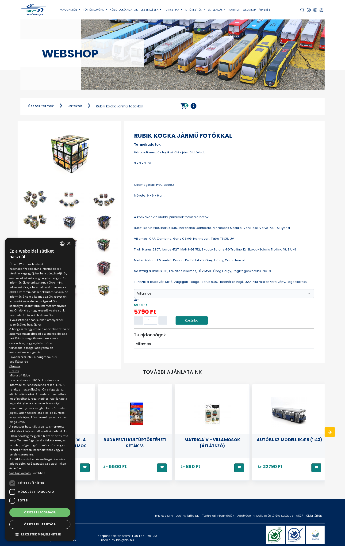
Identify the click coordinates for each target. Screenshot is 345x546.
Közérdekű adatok (124, 9)
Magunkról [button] (69, 9)
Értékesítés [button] (194, 9)
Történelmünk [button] (94, 9)
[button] (302, 10)
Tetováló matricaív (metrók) (289, 442)
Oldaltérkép (314, 516)
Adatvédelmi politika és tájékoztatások (265, 516)
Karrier (234, 9)
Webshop (249, 9)
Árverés (264, 9)
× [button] (68, 243)
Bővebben (38, 473)
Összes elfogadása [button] (40, 512)
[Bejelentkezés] (309, 10)
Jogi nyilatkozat (188, 516)
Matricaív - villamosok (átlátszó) (135, 442)
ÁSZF (300, 516)
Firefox (14, 371)
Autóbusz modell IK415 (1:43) (212, 439)
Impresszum (164, 516)
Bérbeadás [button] (216, 9)
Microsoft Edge (19, 375)
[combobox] (62, 243)
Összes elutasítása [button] (40, 524)
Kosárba (191, 320)
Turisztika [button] (172, 9)
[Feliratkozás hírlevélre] (321, 10)
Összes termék (41, 106)
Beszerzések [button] (150, 9)
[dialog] (40, 389)
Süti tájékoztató (20, 473)
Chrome (14, 366)
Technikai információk (218, 516)
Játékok (75, 106)
